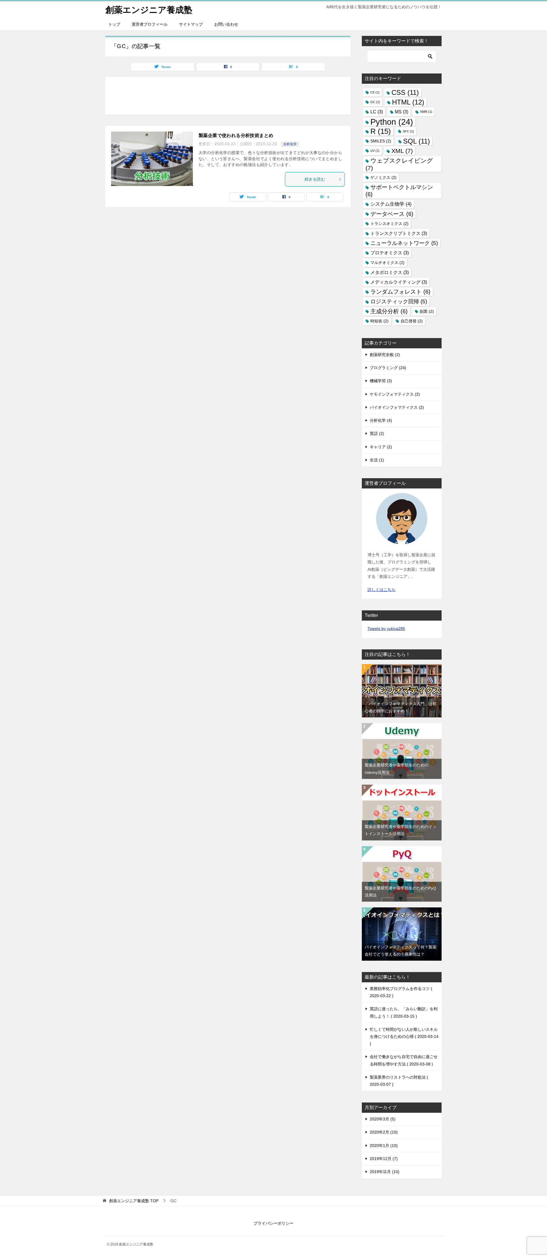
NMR (426, 111)
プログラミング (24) (388, 367)
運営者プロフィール (150, 24)
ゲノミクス (383, 177)
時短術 (379, 321)
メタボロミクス (389, 272)
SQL (416, 141)
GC (375, 102)
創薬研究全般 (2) (385, 354)
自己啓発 (412, 321)
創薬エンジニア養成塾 (148, 10)
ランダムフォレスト (400, 292)
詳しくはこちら (381, 589)
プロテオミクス (389, 252)
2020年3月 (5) (382, 1119)
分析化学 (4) (381, 420)
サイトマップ (191, 24)
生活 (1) (377, 460)
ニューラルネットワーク (404, 243)
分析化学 (290, 144)
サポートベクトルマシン (399, 190)
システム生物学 (391, 204)
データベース (391, 214)
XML (402, 151)
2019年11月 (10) (384, 1171)
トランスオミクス (389, 224)
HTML (408, 102)
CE (374, 92)
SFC (408, 131)
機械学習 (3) (381, 381)
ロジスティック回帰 (398, 301)
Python (391, 122)
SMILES (380, 141)
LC (376, 111)
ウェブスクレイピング (399, 164)
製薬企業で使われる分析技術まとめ (236, 135)
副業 (427, 311)
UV (374, 150)
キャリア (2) (381, 447)
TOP (133, 1200)
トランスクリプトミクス (398, 233)
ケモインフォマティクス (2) (395, 394)
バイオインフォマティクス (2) (397, 407)
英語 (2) (377, 433)
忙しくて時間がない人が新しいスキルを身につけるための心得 (404, 1033)
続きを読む (315, 179)
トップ (114, 24)
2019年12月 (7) (384, 1158)
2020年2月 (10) (384, 1132)
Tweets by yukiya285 (386, 628)
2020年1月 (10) (384, 1145)
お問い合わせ (226, 24)
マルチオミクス (387, 263)
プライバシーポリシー (273, 1223)
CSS (405, 92)
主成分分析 (389, 311)
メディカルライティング (398, 282)
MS (401, 111)
